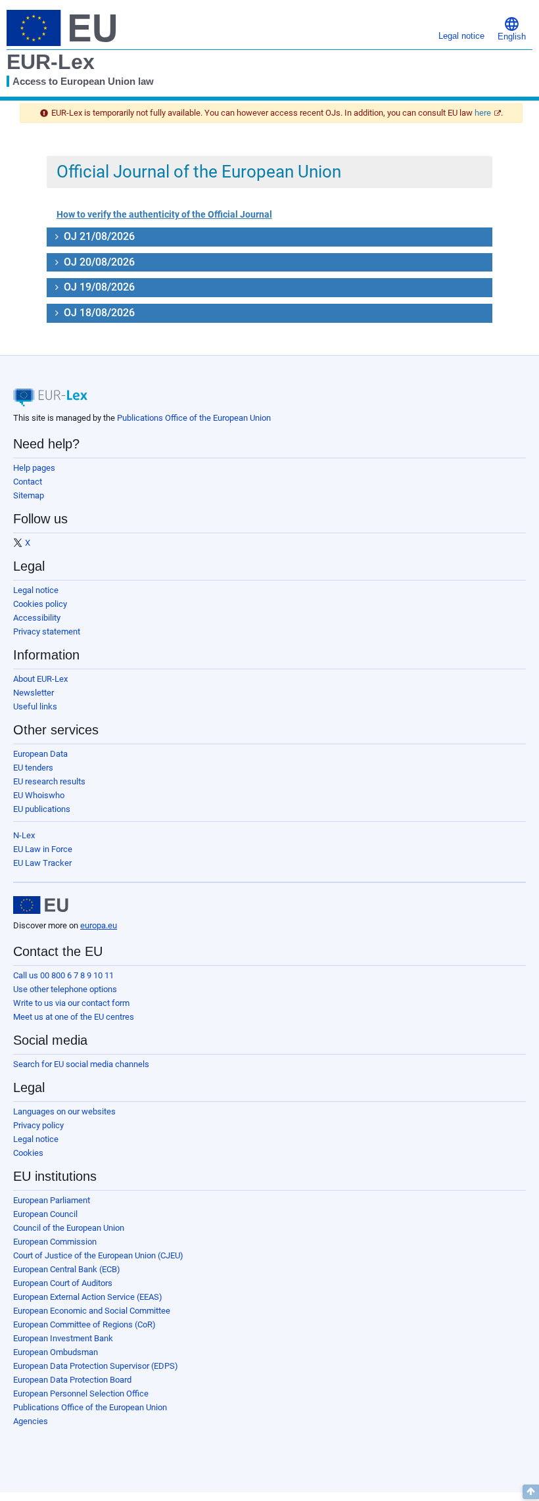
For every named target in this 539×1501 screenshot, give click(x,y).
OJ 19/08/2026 (98, 287)
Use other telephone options (65, 989)
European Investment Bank (63, 1338)
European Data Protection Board (72, 1380)
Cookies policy (40, 604)
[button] (511, 28)
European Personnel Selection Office (81, 1393)
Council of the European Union (68, 1228)
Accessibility (36, 618)
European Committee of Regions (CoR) (84, 1324)
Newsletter (33, 693)
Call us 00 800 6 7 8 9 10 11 (63, 975)
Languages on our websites (64, 1111)
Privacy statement (46, 631)
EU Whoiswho (38, 795)
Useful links (35, 706)
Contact (27, 482)
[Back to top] (531, 1492)
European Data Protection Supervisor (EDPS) (95, 1366)
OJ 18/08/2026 (98, 312)
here (483, 113)
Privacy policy (38, 1125)
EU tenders (33, 768)
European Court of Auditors (62, 1283)
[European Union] (40, 905)
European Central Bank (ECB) (66, 1269)
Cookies (28, 1153)
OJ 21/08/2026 (98, 236)
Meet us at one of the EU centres (73, 1017)
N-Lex (24, 835)
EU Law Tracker (42, 863)
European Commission (55, 1242)
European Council (45, 1214)
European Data (40, 754)
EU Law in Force (42, 849)
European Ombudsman (55, 1352)
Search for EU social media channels (81, 1064)
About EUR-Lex (40, 679)
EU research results (49, 781)
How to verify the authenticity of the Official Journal (164, 214)
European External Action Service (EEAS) (87, 1297)
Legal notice (36, 590)
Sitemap (28, 495)
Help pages (34, 468)
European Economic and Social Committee (91, 1311)
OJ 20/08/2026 (98, 262)
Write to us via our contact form (71, 1003)
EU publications (41, 809)
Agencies (30, 1421)
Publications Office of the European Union (194, 418)
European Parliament (51, 1200)
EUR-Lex (51, 62)
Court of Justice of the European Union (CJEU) (98, 1255)
